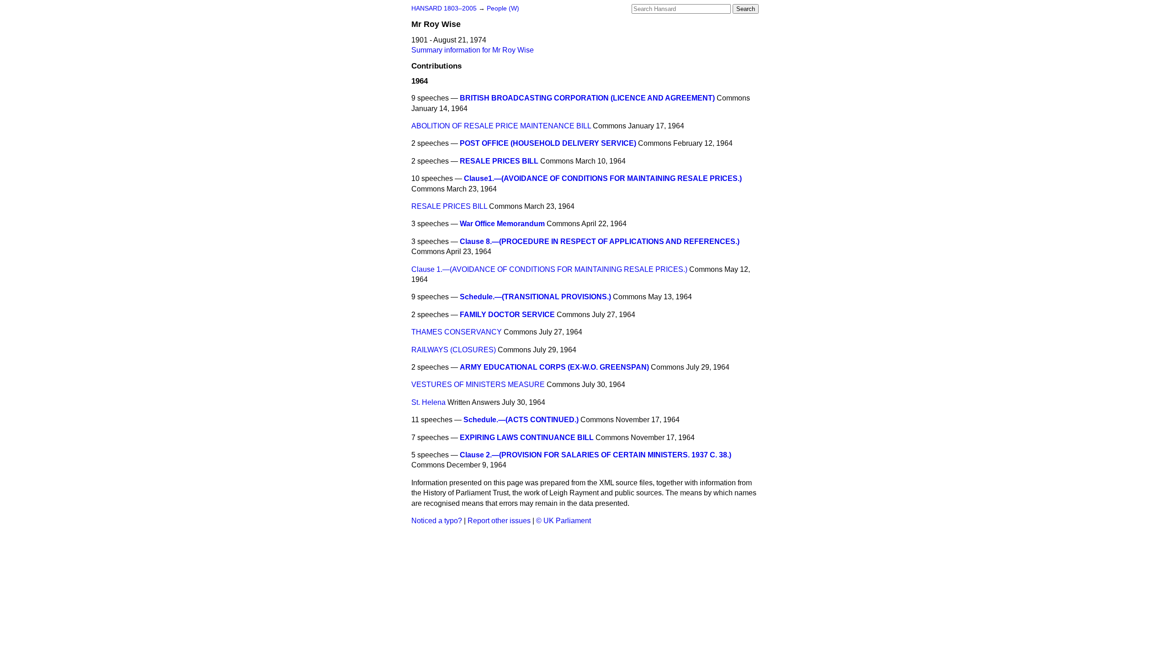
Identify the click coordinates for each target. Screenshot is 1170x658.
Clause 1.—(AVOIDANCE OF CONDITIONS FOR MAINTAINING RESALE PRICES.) (549, 269)
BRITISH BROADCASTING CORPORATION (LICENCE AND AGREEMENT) (587, 98)
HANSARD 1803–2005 (444, 8)
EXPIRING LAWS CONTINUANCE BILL (527, 437)
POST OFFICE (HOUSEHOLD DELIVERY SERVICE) (548, 143)
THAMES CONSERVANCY (456, 332)
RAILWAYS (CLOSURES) (453, 350)
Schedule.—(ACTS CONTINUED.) (521, 420)
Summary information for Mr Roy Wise (472, 50)
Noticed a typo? (436, 521)
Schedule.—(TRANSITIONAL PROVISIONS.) (535, 297)
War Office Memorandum (502, 224)
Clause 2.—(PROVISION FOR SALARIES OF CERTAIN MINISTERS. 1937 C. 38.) (595, 455)
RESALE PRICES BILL (499, 161)
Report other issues (499, 521)
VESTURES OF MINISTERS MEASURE (478, 384)
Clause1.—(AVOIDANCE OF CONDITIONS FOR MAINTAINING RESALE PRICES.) (603, 178)
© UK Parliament (563, 521)
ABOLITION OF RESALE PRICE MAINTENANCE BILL (501, 126)
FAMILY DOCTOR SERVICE (507, 314)
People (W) (503, 8)
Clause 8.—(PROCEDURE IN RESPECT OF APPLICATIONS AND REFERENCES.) (599, 241)
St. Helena (428, 402)
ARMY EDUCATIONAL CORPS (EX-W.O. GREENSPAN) (554, 367)
